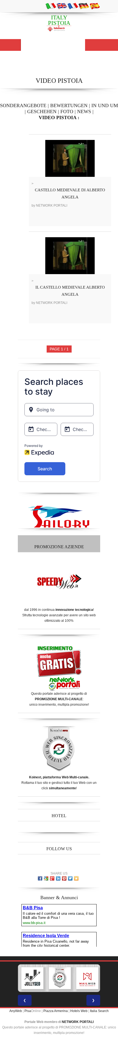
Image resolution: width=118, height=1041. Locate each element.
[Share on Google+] (52, 878)
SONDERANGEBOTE (23, 105)
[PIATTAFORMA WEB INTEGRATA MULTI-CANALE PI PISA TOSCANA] (60, 978)
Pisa (27, 1011)
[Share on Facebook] (40, 878)
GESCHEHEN (42, 111)
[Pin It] (64, 878)
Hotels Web (79, 1011)
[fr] (72, 5)
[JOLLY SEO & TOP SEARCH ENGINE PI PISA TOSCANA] (32, 978)
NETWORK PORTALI (78, 1022)
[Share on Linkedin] (58, 878)
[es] (94, 5)
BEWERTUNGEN (69, 105)
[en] (61, 5)
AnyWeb (15, 1011)
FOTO (66, 111)
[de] (83, 5)
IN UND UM (104, 105)
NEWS (84, 111)
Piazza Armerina (55, 1011)
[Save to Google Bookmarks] (46, 878)
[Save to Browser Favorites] (76, 878)
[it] (50, 5)
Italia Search (99, 1011)
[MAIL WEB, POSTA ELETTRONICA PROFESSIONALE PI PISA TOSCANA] (87, 978)
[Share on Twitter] (70, 878)
